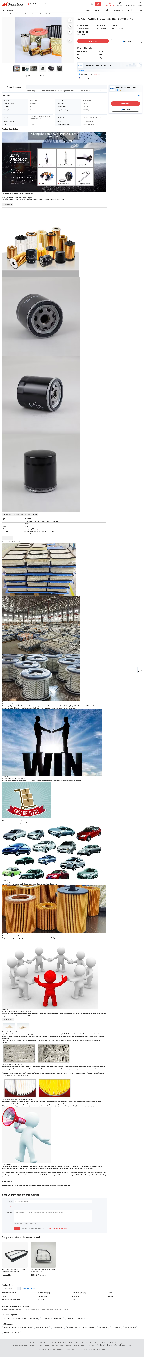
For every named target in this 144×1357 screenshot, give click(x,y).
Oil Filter (17, 1318)
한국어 (88, 1345)
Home (3, 14)
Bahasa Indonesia (126, 1345)
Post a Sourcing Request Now (56, 1228)
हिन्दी (98, 1345)
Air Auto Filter (58, 1318)
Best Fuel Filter (102, 1328)
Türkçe (110, 1345)
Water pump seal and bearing (11, 1300)
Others (74, 1300)
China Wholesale (64, 1343)
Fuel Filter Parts (72, 1328)
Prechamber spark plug (79, 1293)
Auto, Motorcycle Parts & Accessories (17, 14)
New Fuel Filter (115, 1328)
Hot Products (24, 1343)
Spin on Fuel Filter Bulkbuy (11, 1332)
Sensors (109, 1293)
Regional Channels (95, 1343)
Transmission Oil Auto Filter (74, 1318)
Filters (4, 1296)
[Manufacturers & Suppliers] (12, 4)
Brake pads (40, 1300)
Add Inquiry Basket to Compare (38, 76)
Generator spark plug (43, 1293)
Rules (140, 10)
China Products (34, 1343)
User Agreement (83, 1349)
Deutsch (68, 1345)
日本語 (93, 1345)
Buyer (97, 10)
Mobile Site (114, 1343)
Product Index (106, 1343)
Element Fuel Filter (130, 1328)
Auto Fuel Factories (26, 1328)
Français (46, 1345)
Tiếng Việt (117, 1345)
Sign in (140, 5)
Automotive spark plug (9, 1293)
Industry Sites (84, 1343)
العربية (82, 1345)
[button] (100, 90)
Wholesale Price (75, 1343)
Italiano (62, 1345)
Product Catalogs (29, 1289)
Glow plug (110, 1296)
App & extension (118, 10)
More (3, 1336)
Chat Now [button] (127, 41)
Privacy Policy (101, 1349)
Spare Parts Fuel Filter (87, 1328)
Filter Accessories (58, 1328)
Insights (121, 1343)
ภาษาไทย (103, 1345)
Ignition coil (75, 1296)
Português (39, 1345)
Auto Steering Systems (31, 1318)
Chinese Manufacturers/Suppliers (49, 1343)
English (26, 1345)
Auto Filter (39, 14)
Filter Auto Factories (10, 1328)
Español (32, 1345)
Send (16, 1228)
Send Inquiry (93, 41)
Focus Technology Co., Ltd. (59, 1349)
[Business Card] (139, 95)
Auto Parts (32, 14)
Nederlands (76, 1345)
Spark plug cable (42, 1296)
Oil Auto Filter (48, 14)
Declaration (92, 1349)
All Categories (9, 10)
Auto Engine (7, 1318)
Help (107, 10)
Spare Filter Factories (42, 1328)
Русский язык (54, 1345)
